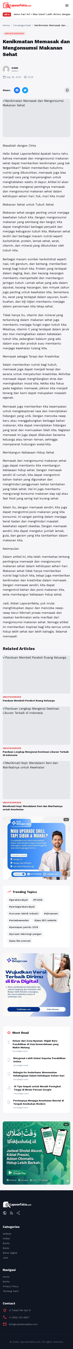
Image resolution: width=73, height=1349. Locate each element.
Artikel (6, 1238)
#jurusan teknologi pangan (25, 934)
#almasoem (51, 913)
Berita (6, 1243)
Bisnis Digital (10, 1252)
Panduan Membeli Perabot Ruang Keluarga (29, 700)
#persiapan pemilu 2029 (23, 927)
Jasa (5, 1257)
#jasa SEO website (45, 920)
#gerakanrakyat (18, 899)
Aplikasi (7, 1233)
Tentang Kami (11, 1291)
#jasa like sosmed (19, 940)
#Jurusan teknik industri (24, 913)
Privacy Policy (10, 1286)
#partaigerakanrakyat (22, 906)
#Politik (37, 899)
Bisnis (6, 1248)
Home (6, 25)
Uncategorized (22, 25)
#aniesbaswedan (19, 920)
